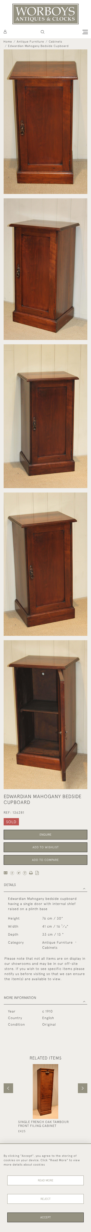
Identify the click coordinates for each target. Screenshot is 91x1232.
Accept (45, 1217)
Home (7, 41)
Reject (45, 1199)
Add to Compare (45, 860)
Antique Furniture (30, 41)
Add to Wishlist (46, 847)
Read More (45, 1180)
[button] (42, 32)
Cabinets (55, 41)
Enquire (45, 834)
